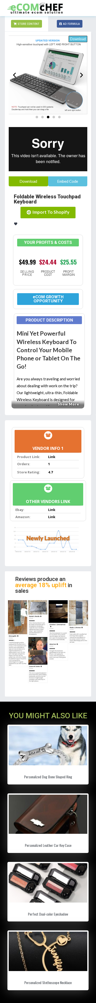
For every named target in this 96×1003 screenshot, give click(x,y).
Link (51, 456)
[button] (26, 24)
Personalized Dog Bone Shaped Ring (48, 776)
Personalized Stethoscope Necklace (48, 982)
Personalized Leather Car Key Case (48, 845)
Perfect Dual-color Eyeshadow (48, 914)
